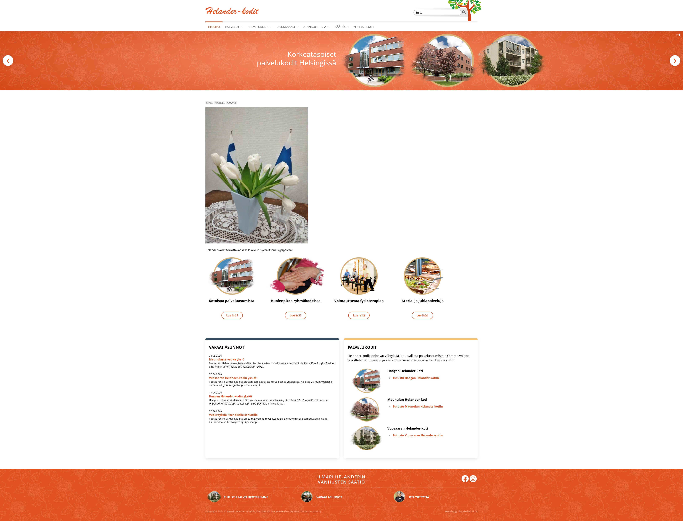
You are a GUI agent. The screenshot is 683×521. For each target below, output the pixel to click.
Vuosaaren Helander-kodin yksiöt (232, 378)
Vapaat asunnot (329, 497)
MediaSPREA (470, 511)
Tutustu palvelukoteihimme (246, 497)
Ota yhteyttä (419, 497)
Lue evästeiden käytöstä (285, 511)
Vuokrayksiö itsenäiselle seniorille (233, 415)
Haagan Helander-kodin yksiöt (230, 396)
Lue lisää (232, 315)
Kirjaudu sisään (310, 511)
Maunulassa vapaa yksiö (226, 359)
